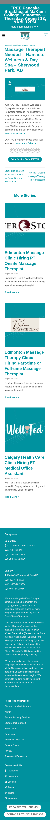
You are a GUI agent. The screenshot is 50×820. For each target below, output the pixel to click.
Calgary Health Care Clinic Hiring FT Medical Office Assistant (24, 465)
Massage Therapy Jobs (24, 45)
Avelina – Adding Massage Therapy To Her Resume (36, 176)
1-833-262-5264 (17, 554)
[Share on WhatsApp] (12, 150)
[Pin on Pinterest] (32, 150)
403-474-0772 (17, 580)
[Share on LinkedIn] (37, 150)
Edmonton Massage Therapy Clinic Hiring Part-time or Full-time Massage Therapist (24, 363)
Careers (8, 45)
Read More (11, 292)
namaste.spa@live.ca (25, 143)
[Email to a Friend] (27, 150)
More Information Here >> (25, 26)
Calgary (9, 571)
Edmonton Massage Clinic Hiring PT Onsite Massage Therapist (24, 260)
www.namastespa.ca (15, 133)
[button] (3, 35)
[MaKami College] (25, 36)
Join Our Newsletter (25, 159)
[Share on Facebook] (17, 150)
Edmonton (10, 541)
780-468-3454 (17, 550)
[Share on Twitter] (22, 150)
